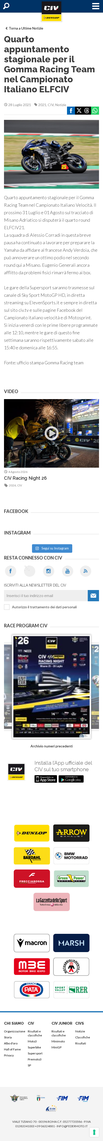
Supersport (35, 1053)
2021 (42, 105)
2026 (12, 485)
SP (29, 1065)
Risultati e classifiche (35, 1033)
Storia (8, 1037)
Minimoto (58, 1041)
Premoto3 (35, 1059)
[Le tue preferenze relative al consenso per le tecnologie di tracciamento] (94, 1132)
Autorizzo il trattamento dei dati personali (44, 607)
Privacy (9, 1055)
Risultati (80, 1043)
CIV (51, 105)
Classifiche (82, 1037)
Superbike (34, 1047)
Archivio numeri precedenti (51, 746)
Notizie (60, 105)
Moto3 (32, 1041)
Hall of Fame (12, 1049)
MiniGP (57, 1047)
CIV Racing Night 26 (25, 478)
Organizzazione (14, 1031)
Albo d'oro (11, 1043)
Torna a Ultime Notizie (26, 28)
